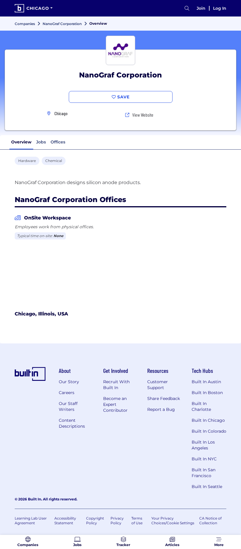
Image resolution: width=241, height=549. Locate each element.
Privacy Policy (117, 520)
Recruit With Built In (116, 384)
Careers (66, 392)
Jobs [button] (41, 142)
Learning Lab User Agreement (31, 520)
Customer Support (157, 384)
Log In (219, 8)
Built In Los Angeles (203, 445)
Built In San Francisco (203, 472)
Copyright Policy (95, 520)
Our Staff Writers (68, 406)
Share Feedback (163, 398)
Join (201, 8)
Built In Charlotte (201, 406)
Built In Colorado (209, 431)
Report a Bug (161, 409)
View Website (142, 115)
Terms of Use (137, 520)
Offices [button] (58, 142)
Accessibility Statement (65, 520)
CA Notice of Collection (210, 520)
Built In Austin (206, 381)
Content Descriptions (72, 423)
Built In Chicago (208, 420)
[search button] (187, 8)
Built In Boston (207, 392)
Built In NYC (204, 459)
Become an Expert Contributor (115, 404)
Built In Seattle (207, 486)
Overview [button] (21, 142)
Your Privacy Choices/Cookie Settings (172, 520)
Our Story (69, 381)
